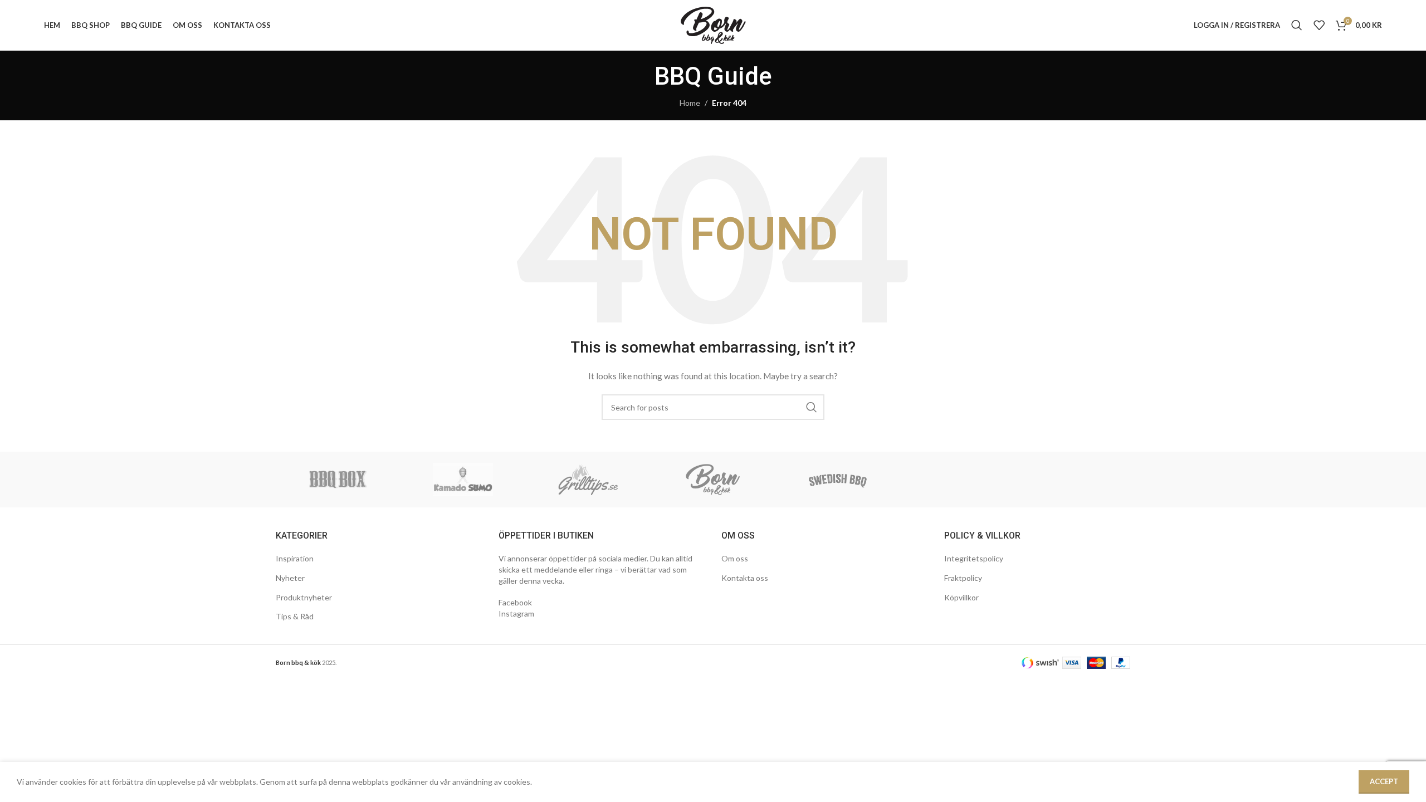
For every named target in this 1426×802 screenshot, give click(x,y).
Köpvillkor (961, 597)
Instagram (516, 613)
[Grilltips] (588, 479)
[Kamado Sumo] (463, 479)
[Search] (1297, 25)
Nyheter (290, 578)
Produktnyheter (304, 597)
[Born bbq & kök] (713, 479)
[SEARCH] (811, 407)
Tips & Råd (295, 616)
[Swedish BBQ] (837, 479)
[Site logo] (713, 24)
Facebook (515, 602)
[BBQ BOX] (338, 479)
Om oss (734, 558)
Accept (1384, 781)
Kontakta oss (744, 578)
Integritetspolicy (973, 558)
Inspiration (295, 558)
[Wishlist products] (1319, 25)
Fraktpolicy (963, 578)
